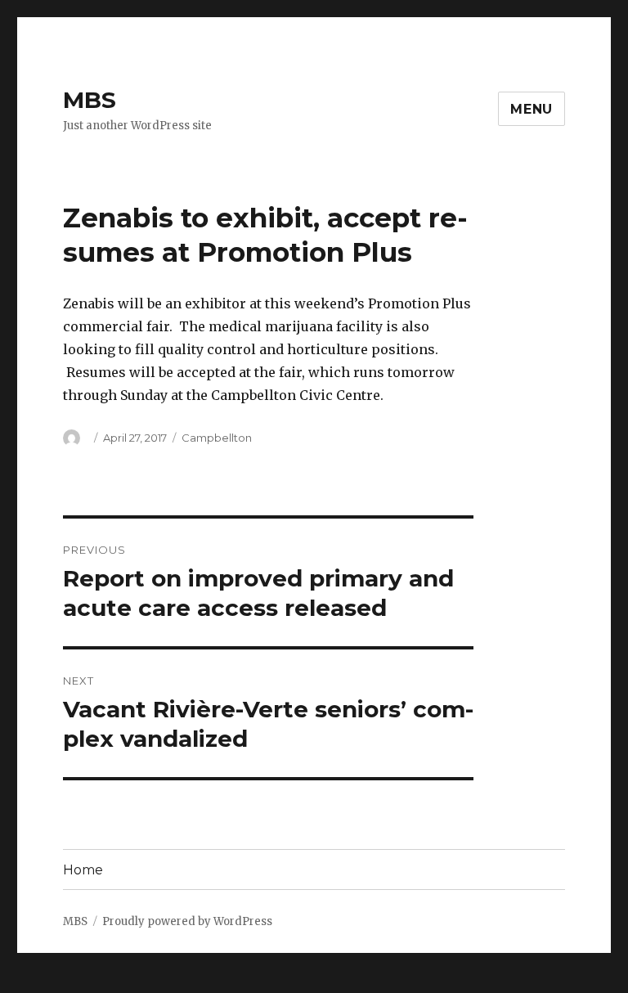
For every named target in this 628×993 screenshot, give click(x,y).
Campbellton (217, 437)
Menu (531, 109)
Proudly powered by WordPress (187, 921)
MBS (89, 100)
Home (83, 870)
